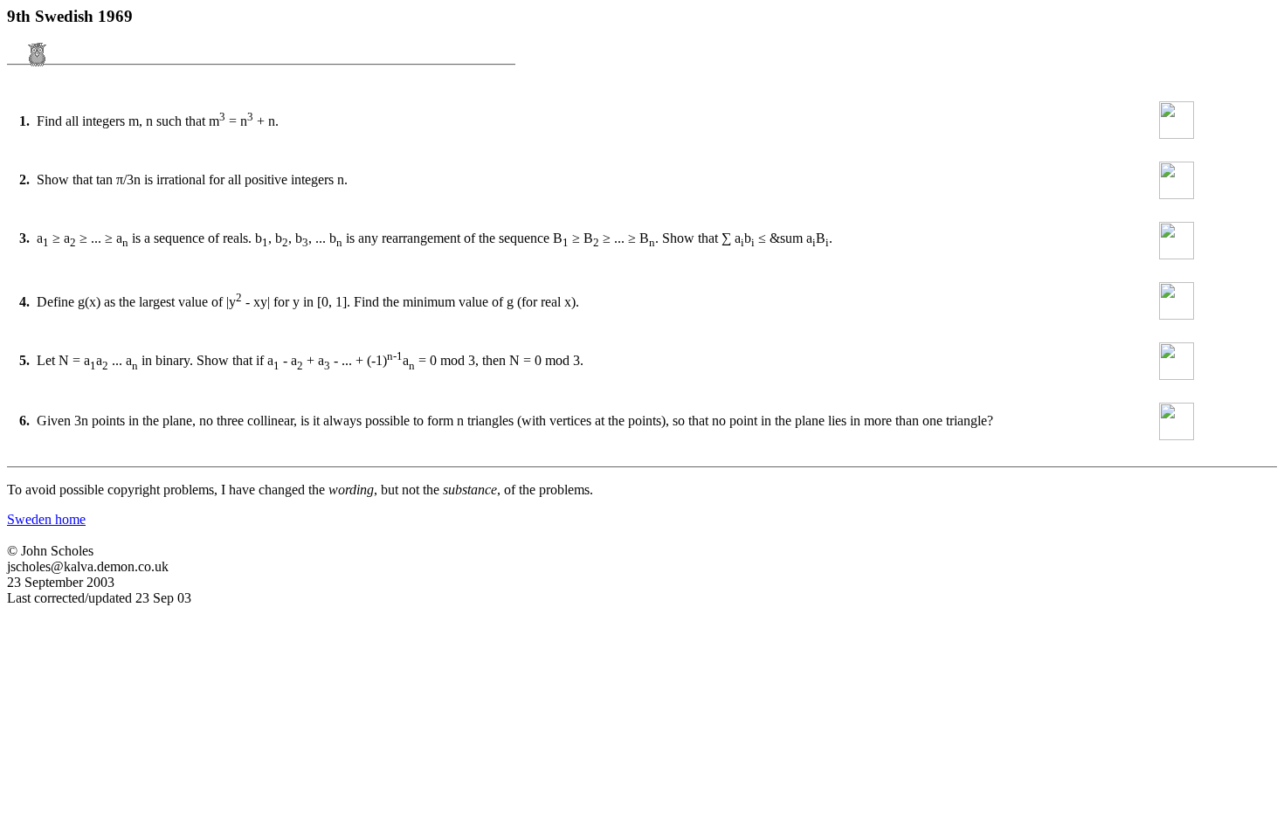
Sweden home (46, 519)
